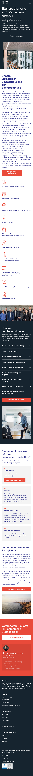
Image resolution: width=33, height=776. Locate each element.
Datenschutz (5, 758)
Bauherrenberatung (8, 726)
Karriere (4, 723)
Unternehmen (6, 720)
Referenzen (5, 717)
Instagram (5, 738)
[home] (5, 2)
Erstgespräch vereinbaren (11, 172)
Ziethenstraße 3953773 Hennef (7, 698)
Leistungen (5, 714)
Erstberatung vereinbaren (14, 480)
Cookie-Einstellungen (8, 761)
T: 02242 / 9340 (6, 702)
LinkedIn (4, 741)
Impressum (5, 755)
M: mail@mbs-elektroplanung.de (11, 705)
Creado (11, 752)
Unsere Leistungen (16, 36)
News (3, 735)
